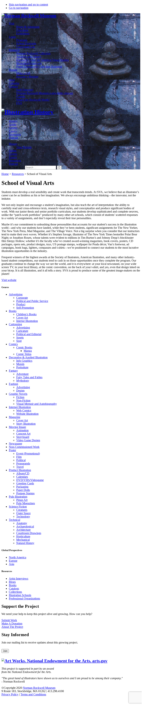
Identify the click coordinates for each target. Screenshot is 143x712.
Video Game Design (28, 440)
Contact (13, 86)
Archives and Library (28, 56)
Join (5, 651)
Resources (15, 134)
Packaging (22, 486)
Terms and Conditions (33, 694)
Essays (13, 131)
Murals (20, 364)
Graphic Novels (18, 393)
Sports (20, 337)
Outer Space (23, 513)
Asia (11, 564)
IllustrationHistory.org (29, 63)
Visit (11, 23)
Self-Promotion (25, 307)
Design (20, 390)
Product (20, 304)
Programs (21, 40)
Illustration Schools (20, 595)
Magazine (14, 417)
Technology (23, 516)
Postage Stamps (25, 493)
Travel (20, 466)
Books (12, 311)
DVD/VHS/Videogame (30, 480)
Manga (28, 350)
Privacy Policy (9, 694)
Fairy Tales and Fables (29, 377)
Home (5, 174)
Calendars (22, 476)
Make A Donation (11, 623)
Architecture (23, 529)
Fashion (13, 383)
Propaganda (23, 463)
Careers (20, 96)
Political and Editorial (28, 334)
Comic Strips (23, 354)
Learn (12, 36)
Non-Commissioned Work (24, 446)
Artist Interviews (18, 578)
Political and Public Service (32, 301)
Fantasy (13, 370)
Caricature (22, 330)
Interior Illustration (27, 320)
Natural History (25, 543)
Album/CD (22, 473)
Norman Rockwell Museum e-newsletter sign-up (44, 93)
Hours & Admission (27, 26)
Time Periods (24, 147)
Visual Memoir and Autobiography (36, 403)
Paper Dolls (23, 490)
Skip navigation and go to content (28, 4)
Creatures (21, 509)
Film (19, 456)
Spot (19, 340)
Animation (22, 430)
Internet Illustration (20, 407)
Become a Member (27, 76)
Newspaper (15, 443)
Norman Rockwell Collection (33, 53)
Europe (13, 560)
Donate (13, 69)
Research (14, 50)
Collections (15, 591)
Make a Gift (23, 73)
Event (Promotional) (28, 453)
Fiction (20, 397)
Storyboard (22, 437)
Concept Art (23, 433)
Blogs (12, 581)
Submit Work (9, 620)
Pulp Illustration (18, 496)
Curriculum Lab (25, 46)
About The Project (12, 626)
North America (17, 557)
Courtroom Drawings (28, 533)
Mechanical (23, 539)
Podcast (13, 137)
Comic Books (24, 347)
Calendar (14, 83)
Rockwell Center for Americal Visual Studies (42, 60)
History (13, 121)
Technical (14, 519)
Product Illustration (20, 470)
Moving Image (17, 427)
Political (21, 460)
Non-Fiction (23, 400)
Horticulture (23, 536)
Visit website (8, 280)
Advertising (16, 294)
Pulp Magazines (25, 503)
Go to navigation (18, 7)
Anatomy (21, 523)
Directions (22, 30)
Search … (18, 167)
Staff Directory (25, 89)
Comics (13, 344)
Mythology (22, 380)
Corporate (22, 297)
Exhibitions (23, 33)
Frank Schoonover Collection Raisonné (39, 66)
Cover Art (22, 317)
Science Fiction (18, 506)
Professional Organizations (24, 598)
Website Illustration (27, 413)
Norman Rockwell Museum (39, 687)
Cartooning (15, 324)
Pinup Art (21, 499)
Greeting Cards (25, 483)
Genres (13, 127)
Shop (12, 79)
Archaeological (25, 526)
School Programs (26, 43)
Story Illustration (26, 423)
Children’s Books (26, 314)
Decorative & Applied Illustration (28, 357)
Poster (12, 450)
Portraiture (22, 367)
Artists (12, 124)
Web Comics (23, 410)
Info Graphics (24, 360)
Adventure (22, 374)
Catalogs (14, 588)
